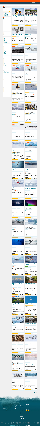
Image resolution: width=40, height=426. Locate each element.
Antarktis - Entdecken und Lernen (16, 323)
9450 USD (35, 294)
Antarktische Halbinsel (20, 55)
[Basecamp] (32, 37)
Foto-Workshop (16, 405)
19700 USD (35, 159)
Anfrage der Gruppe (22, 418)
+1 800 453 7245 (27, 407)
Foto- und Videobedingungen (22, 413)
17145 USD (21, 294)
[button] (6, 13)
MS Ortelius (36, 61)
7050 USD (21, 274)
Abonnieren (28, 410)
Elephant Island (27, 229)
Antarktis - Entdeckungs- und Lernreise (17, 187)
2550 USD (35, 314)
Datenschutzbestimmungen (22, 415)
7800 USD (21, 254)
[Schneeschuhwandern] (17, 153)
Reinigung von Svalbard (17, 406)
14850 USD (35, 274)
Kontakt (21, 414)
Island (9, 403)
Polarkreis (31, 151)
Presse (21, 405)
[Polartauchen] (12, 266)
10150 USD (35, 44)
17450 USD (35, 25)
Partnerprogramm (22, 406)
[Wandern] (26, 37)
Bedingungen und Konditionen (19, 425)
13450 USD (21, 44)
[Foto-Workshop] (31, 37)
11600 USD (21, 159)
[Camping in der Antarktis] (25, 37)
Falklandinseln (13, 55)
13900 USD (21, 178)
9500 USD (21, 333)
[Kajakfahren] (27, 37)
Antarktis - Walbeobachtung (15, 263)
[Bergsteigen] (15, 153)
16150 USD (35, 333)
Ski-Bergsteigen (16, 403)
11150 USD (21, 25)
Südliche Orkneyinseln (5, 408)
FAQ (20, 403)
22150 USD (35, 178)
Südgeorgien (17, 55)
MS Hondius (23, 177)
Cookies (23, 425)
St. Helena (26, 306)
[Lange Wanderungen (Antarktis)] (12, 190)
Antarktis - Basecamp (28, 34)
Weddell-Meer (27, 55)
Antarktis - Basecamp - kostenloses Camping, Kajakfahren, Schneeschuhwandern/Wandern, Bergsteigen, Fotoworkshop (17, 150)
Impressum (21, 417)
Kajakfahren (16, 408)
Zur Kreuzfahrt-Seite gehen (14, 25)
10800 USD (21, 314)
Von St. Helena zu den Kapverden (29, 303)
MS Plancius (22, 158)
